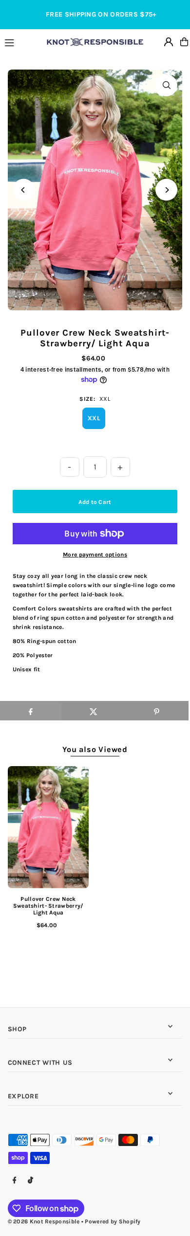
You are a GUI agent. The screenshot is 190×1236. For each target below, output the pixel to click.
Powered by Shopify (112, 1221)
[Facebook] (15, 1181)
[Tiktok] (30, 1181)
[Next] (166, 190)
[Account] (168, 41)
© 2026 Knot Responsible (44, 1221)
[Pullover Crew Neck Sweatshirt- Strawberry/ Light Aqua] (48, 827)
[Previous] (24, 190)
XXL (94, 418)
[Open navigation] (21, 41)
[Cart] (184, 41)
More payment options (95, 554)
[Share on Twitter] (93, 710)
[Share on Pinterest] (157, 710)
